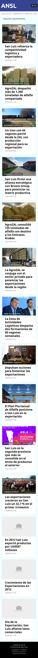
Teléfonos (24, 650)
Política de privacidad (19, 653)
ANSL (8, 5)
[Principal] (34, 5)
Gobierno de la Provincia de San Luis (19, 646)
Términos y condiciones (19, 651)
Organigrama (15, 650)
